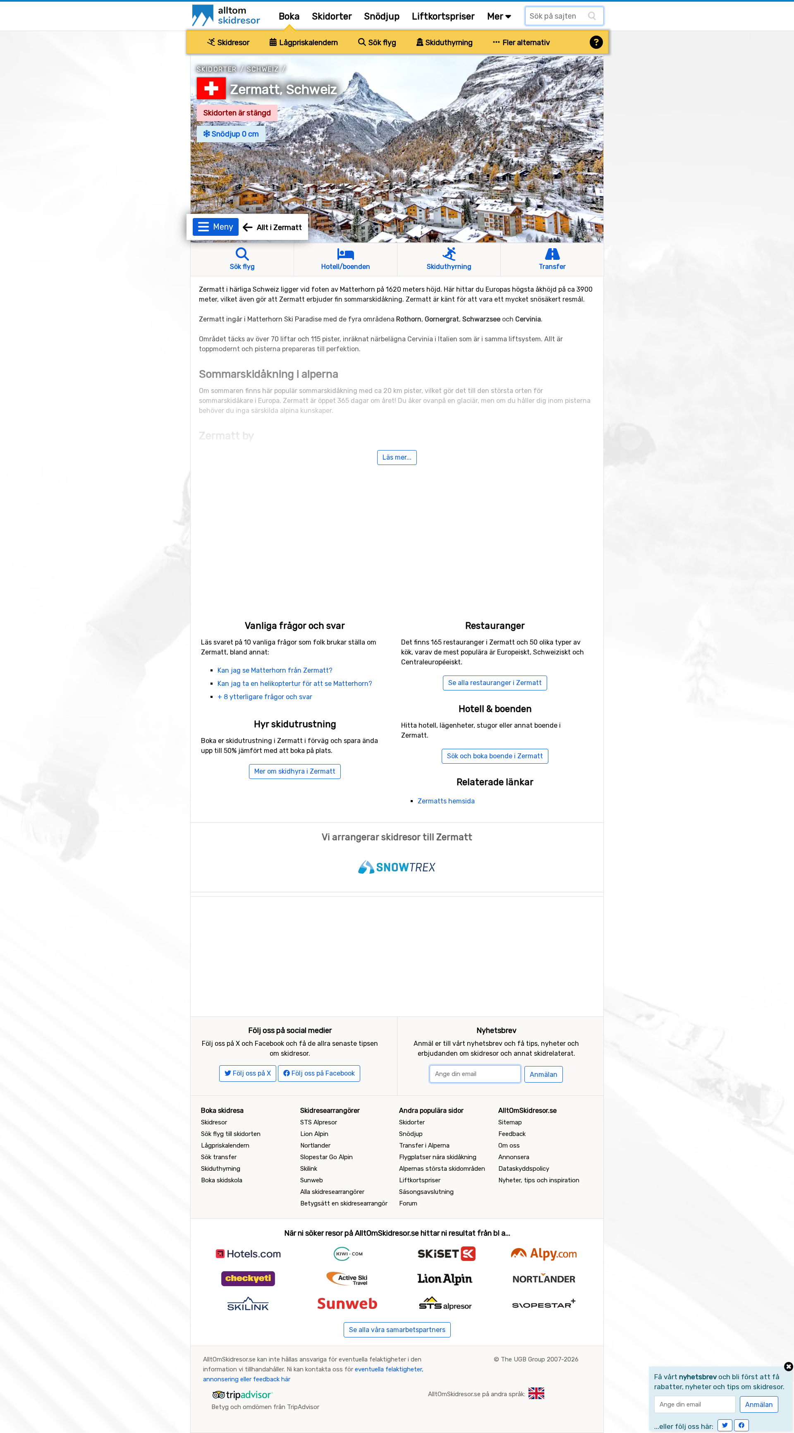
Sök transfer (219, 1157)
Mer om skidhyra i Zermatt (294, 771)
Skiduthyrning (448, 42)
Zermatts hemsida (446, 801)
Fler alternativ (525, 42)
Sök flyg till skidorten (231, 1134)
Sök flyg (381, 42)
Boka (289, 16)
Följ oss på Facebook (322, 1073)
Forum (408, 1203)
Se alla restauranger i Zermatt (495, 683)
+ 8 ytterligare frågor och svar (265, 697)
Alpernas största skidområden (442, 1168)
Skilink (308, 1168)
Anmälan (543, 1074)
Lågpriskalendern (307, 42)
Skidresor (232, 42)
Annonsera (513, 1157)
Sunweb (311, 1180)
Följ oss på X (251, 1073)
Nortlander (315, 1145)
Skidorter (332, 16)
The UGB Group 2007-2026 (540, 1359)
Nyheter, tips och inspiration (538, 1180)
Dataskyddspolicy (523, 1168)
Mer (496, 16)
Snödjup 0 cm (234, 134)
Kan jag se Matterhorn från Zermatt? (275, 670)
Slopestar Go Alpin (326, 1157)
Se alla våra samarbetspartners (397, 1330)
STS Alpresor (318, 1122)
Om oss (509, 1145)
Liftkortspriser (443, 16)
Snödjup (381, 16)
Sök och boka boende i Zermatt (495, 756)
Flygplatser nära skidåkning (437, 1157)
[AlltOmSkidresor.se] (227, 15)
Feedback (512, 1134)
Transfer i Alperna (424, 1145)
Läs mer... (397, 457)
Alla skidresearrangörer (332, 1192)
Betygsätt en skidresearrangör (343, 1203)
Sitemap (510, 1122)
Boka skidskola (221, 1180)
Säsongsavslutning (426, 1192)
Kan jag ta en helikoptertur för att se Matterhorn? (295, 684)
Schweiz (263, 69)
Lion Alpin (314, 1134)
